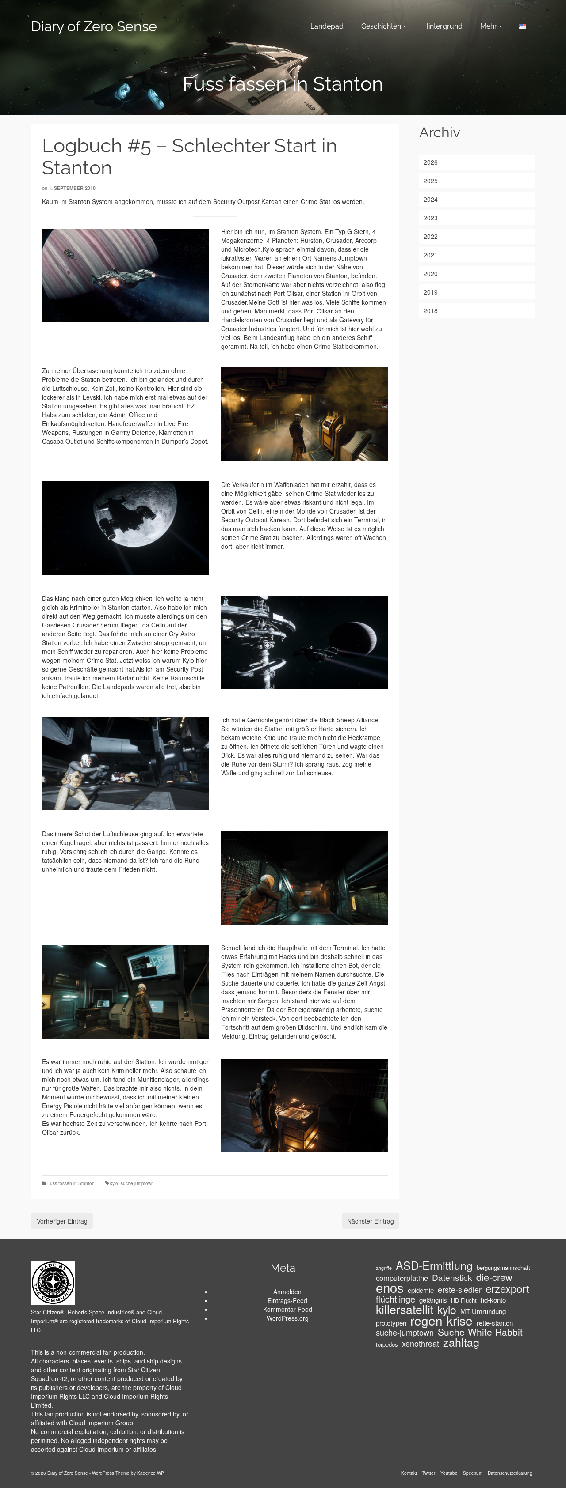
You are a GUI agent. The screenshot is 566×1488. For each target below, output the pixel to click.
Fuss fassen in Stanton (71, 1183)
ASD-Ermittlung (434, 1265)
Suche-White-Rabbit (480, 1331)
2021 (431, 254)
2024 (431, 199)
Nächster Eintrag (370, 1220)
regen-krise (441, 1320)
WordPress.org (288, 1318)
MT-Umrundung (483, 1311)
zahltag (461, 1341)
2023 (431, 217)
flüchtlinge (395, 1299)
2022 (431, 236)
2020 (431, 273)
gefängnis (433, 1299)
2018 (431, 310)
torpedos (387, 1344)
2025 (431, 180)
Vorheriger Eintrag (62, 1220)
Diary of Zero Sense (94, 26)
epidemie (421, 1290)
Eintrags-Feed (287, 1300)
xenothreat (420, 1343)
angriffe (384, 1268)
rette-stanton (495, 1322)
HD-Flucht (464, 1300)
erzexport (507, 1288)
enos (390, 1287)
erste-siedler (460, 1289)
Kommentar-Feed (287, 1309)
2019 (431, 291)
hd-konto (493, 1299)
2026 (431, 162)
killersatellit (404, 1309)
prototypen (391, 1322)
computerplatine (402, 1277)
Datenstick (452, 1277)
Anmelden (287, 1291)
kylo (114, 1183)
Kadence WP (150, 1473)
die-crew (494, 1277)
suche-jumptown (137, 1183)
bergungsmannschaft (503, 1267)
